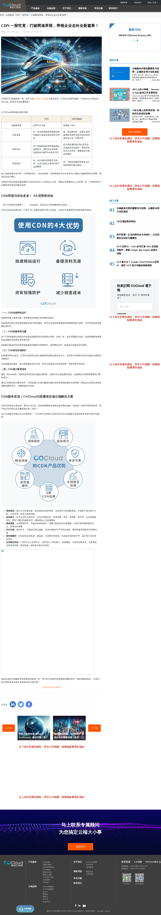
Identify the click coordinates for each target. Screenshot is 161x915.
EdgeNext (47, 902)
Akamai (46, 882)
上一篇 (9, 728)
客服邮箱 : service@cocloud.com (134, 866)
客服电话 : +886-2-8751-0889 (133, 868)
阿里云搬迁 (47, 865)
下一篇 (94, 728)
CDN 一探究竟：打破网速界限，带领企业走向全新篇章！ (41, 15)
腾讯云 (45, 894)
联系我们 (113, 8)
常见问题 (98, 8)
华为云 (45, 899)
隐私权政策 (100, 911)
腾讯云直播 (47, 875)
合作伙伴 (89, 865)
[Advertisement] (58, 771)
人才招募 (138, 862)
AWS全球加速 (48, 867)
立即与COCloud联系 (51, 687)
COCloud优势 (91, 862)
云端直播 (46, 880)
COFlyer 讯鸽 (48, 877)
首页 (2, 15)
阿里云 (45, 897)
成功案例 (89, 867)
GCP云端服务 (48, 889)
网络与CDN (47, 872)
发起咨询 (80, 846)
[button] (132, 40)
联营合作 (137, 2)
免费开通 (123, 2)
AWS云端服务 (48, 887)
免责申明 (107, 911)
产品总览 (46, 862)
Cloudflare (47, 870)
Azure (45, 892)
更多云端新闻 (134, 132)
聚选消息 (89, 871)
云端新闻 (10, 15)
